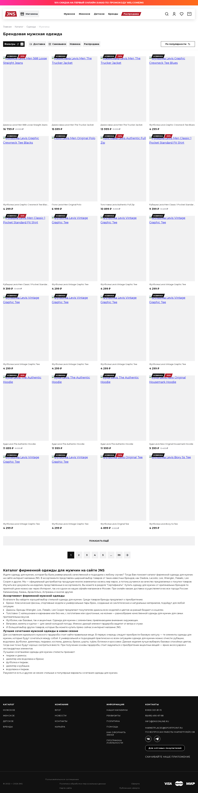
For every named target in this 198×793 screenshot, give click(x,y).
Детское (99, 14)
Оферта (135, 783)
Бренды (113, 14)
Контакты (61, 721)
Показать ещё (99, 540)
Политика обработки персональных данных (83, 783)
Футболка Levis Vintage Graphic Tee (70, 284)
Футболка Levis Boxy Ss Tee (163, 524)
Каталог (8, 704)
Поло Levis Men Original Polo (66, 204)
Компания (61, 704)
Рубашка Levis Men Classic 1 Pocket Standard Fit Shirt (172, 204)
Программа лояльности (115, 741)
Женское (84, 14)
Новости (61, 715)
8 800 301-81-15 (153, 710)
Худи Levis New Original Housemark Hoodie (171, 444)
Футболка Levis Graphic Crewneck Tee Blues (172, 125)
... (111, 555)
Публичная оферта (129, 788)
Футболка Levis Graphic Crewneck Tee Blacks (26, 204)
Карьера (60, 726)
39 (119, 555)
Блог (58, 710)
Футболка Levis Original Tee (115, 524)
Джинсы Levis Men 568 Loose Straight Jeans (25, 125)
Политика (113, 721)
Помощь (112, 726)
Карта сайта (66, 788)
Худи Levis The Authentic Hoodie (19, 444)
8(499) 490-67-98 (154, 715)
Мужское (69, 14)
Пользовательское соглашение (62, 779)
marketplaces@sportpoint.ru (164, 728)
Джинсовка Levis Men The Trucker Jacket (73, 125)
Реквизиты (114, 715)
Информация (115, 704)
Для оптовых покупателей (164, 748)
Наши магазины (117, 710)
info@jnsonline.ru (157, 721)
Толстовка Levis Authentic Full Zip (118, 204)
